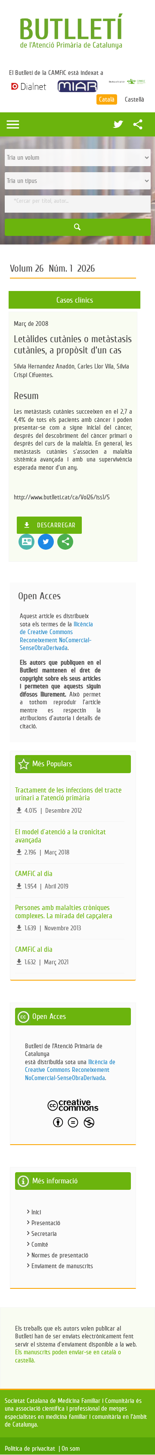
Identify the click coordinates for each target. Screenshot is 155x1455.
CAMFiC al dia (34, 873)
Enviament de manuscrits (62, 1266)
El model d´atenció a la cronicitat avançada (60, 836)
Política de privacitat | (32, 1448)
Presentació (45, 1223)
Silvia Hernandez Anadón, (46, 366)
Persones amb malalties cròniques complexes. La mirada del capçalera (63, 911)
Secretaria (44, 1234)
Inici (36, 1212)
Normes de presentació (59, 1255)
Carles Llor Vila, (97, 366)
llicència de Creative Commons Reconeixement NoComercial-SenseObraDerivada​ (56, 636)
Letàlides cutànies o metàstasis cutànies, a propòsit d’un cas (73, 344)
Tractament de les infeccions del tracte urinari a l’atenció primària (68, 794)
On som (72, 1448)
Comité (39, 1244)
